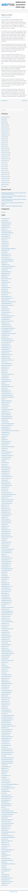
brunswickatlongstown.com (7, 568)
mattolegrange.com (5, 584)
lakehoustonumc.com (5, 702)
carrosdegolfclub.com (5, 331)
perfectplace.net (4, 444)
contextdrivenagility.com (6, 552)
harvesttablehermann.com (6, 329)
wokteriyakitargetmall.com (6, 416)
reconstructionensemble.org (7, 621)
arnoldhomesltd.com (5, 349)
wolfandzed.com (4, 771)
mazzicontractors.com (6, 794)
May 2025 (3, 119)
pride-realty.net (4, 839)
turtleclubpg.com (4, 630)
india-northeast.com (5, 344)
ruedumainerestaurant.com (7, 536)
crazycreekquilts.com (5, 515)
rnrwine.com (4, 856)
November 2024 (4, 130)
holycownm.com (4, 626)
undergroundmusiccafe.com (7, 881)
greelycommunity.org (5, 535)
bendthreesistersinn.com (6, 614)
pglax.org (3, 605)
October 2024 (4, 132)
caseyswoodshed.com (6, 655)
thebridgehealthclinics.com (7, 683)
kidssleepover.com (5, 250)
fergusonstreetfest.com (6, 824)
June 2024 (3, 140)
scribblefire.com (4, 448)
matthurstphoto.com (5, 828)
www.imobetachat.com (6, 697)
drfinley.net (3, 853)
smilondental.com (5, 404)
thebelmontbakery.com (6, 255)
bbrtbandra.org (4, 276)
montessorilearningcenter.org (7, 823)
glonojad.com (4, 540)
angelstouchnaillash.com (6, 400)
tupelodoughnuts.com (5, 390)
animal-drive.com (5, 671)
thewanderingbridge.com (6, 561)
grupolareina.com (5, 314)
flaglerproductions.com (6, 510)
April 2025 (3, 121)
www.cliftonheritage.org (6, 754)
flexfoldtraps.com (5, 727)
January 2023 (4, 174)
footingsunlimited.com (6, 740)
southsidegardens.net (5, 791)
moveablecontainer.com (6, 312)
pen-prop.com (4, 713)
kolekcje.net (3, 437)
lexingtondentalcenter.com (7, 418)
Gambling (4, 17)
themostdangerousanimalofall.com (8, 494)
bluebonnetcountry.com (6, 278)
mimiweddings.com (5, 876)
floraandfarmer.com (5, 335)
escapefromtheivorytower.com (7, 340)
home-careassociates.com (7, 451)
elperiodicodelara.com (6, 222)
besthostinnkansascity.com (7, 877)
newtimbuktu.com (5, 243)
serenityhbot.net (4, 708)
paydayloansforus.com (6, 253)
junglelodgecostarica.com (6, 586)
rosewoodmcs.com (5, 778)
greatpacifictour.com (5, 632)
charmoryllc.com (4, 489)
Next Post (24, 100)
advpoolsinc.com (4, 648)
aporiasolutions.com (5, 678)
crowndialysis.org (5, 421)
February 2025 (4, 124)
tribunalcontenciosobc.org (6, 501)
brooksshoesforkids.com (6, 674)
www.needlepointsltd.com (6, 748)
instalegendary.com (5, 264)
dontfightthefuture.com (6, 347)
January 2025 (4, 126)
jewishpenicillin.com (5, 427)
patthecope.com (4, 662)
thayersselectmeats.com (6, 676)
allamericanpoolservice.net (7, 425)
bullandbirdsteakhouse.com (7, 750)
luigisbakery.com (4, 768)
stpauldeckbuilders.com (6, 738)
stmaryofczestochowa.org (6, 557)
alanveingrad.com (5, 593)
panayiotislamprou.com (6, 296)
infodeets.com (4, 229)
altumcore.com (4, 669)
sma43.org (3, 756)
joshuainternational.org (6, 710)
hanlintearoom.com (5, 844)
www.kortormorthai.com (6, 731)
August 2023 (4, 160)
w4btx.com (3, 398)
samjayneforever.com (5, 826)
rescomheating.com (5, 874)
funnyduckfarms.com (5, 846)
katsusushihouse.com (5, 533)
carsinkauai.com (4, 833)
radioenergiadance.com (6, 292)
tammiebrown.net (5, 579)
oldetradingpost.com (5, 319)
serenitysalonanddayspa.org (7, 232)
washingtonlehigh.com (6, 766)
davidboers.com (4, 695)
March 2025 (3, 123)
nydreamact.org (4, 269)
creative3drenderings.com (6, 690)
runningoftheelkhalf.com (6, 720)
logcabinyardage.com (5, 694)
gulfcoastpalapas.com (6, 681)
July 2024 (3, 138)
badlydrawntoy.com (5, 701)
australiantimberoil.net (6, 324)
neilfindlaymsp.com (5, 639)
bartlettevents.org (5, 310)
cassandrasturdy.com (5, 474)
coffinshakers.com (5, 556)
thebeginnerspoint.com (6, 483)
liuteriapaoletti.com (5, 609)
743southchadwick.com (6, 342)
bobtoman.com (4, 285)
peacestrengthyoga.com (6, 724)
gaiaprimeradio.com (5, 577)
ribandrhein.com (4, 436)
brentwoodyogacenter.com (7, 759)
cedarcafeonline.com (5, 234)
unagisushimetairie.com (6, 271)
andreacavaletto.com (5, 453)
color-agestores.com (5, 458)
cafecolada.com (4, 480)
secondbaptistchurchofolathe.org (8, 863)
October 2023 (4, 156)
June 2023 (3, 164)
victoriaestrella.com (5, 634)
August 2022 (4, 184)
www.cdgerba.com (5, 809)
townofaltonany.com (5, 603)
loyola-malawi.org (5, 462)
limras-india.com (4, 220)
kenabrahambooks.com (6, 520)
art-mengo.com (4, 575)
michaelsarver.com (5, 411)
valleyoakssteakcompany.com (7, 653)
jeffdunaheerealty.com (6, 722)
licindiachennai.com (5, 225)
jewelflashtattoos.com (6, 273)
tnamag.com (4, 672)
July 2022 (3, 186)
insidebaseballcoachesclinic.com (8, 832)
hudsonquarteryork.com (6, 805)
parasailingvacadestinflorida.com (8, 837)
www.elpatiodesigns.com (6, 803)
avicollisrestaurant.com (6, 641)
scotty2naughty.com (5, 545)
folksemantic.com (5, 368)
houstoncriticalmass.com (6, 492)
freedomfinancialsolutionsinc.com (8, 725)
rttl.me (2, 872)
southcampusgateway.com (7, 298)
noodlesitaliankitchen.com (6, 268)
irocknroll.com (4, 361)
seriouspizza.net (4, 665)
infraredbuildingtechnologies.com (8, 328)
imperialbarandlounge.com (6, 354)
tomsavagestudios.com (6, 428)
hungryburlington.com (6, 566)
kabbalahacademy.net (6, 402)
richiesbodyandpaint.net (6, 223)
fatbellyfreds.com (5, 801)
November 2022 (4, 178)
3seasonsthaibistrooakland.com (8, 446)
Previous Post (4, 100)
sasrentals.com (4, 407)
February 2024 (4, 148)
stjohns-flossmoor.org (5, 616)
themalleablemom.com (6, 563)
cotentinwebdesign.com (6, 317)
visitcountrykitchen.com (6, 589)
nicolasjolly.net (4, 527)
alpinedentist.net (4, 291)
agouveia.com (4, 862)
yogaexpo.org (4, 450)
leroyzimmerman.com (5, 851)
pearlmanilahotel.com (5, 282)
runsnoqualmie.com (5, 741)
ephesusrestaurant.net (6, 798)
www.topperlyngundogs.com (7, 718)
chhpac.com (4, 867)
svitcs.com (3, 664)
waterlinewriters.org (5, 685)
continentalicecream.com (6, 513)
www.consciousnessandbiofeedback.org (9, 784)
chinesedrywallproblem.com (7, 612)
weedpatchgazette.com (6, 381)
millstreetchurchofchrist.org (7, 835)
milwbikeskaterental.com (6, 600)
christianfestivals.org (5, 588)
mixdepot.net (4, 777)
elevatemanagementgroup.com (8, 849)
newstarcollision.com (5, 405)
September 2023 (4, 158)
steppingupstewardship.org (7, 763)
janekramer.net (4, 572)
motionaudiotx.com (5, 870)
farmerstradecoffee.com (6, 692)
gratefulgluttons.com (5, 471)
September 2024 (4, 134)
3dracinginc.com (4, 490)
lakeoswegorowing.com (6, 858)
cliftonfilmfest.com (5, 352)
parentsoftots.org (5, 688)
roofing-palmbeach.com (6, 345)
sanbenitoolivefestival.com (7, 476)
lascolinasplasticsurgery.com (7, 752)
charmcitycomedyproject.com (7, 549)
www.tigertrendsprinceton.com (7, 715)
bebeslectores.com (5, 322)
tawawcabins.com (5, 367)
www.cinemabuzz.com (6, 775)
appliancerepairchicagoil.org (7, 260)
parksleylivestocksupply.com (7, 455)
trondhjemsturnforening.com (7, 814)
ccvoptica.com (4, 764)
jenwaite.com (4, 847)
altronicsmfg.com (5, 245)
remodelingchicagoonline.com (7, 757)
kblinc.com (3, 382)
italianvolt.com (4, 372)
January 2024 (4, 150)
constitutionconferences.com (7, 660)
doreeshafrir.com (4, 547)
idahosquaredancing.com (6, 365)
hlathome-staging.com (6, 414)
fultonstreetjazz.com (5, 308)
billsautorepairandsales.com (7, 819)
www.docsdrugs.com (5, 743)
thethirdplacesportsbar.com (7, 796)
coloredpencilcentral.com (6, 351)
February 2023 (4, 172)
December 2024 (4, 128)
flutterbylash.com (5, 842)
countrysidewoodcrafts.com (7, 259)
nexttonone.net (4, 706)
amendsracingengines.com (7, 729)
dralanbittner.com (5, 377)
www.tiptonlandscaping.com (7, 761)
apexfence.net (4, 885)
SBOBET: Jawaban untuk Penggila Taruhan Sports (11, 206)
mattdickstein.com (5, 699)
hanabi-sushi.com (5, 770)
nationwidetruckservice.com (7, 628)
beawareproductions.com (6, 550)
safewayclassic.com (5, 257)
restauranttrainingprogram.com (7, 423)
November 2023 (4, 154)
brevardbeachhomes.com (6, 338)
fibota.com (3, 807)
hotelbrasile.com (4, 306)
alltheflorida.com (4, 830)
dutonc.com (3, 580)
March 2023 (4, 170)
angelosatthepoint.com (6, 649)
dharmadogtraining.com (6, 869)
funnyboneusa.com (5, 618)
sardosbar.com (4, 370)
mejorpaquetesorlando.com (7, 395)
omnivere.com (4, 239)
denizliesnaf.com (4, 658)
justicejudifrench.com (5, 559)
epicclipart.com (4, 280)
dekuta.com (3, 773)
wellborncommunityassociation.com (8, 301)
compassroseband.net (6, 667)
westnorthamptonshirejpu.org (7, 305)
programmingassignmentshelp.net (8, 248)
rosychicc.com (4, 464)
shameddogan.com (5, 687)
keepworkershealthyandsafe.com (8, 266)
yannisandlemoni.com (5, 379)
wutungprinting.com (5, 596)
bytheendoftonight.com (6, 467)
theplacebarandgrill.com (6, 644)
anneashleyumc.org (5, 734)
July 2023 (3, 162)
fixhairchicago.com (5, 657)
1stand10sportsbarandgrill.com (7, 397)
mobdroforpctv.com (5, 473)
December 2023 (4, 152)
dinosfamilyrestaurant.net (6, 326)
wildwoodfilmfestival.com (6, 303)
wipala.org (3, 460)
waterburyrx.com (5, 646)
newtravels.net (4, 252)
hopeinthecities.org (5, 469)
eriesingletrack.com (5, 384)
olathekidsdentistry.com (6, 391)
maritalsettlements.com (6, 598)
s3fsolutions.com (5, 337)
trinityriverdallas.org (5, 443)
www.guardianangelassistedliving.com (9, 812)
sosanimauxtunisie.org (6, 287)
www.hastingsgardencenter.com (8, 787)
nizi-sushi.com (4, 573)
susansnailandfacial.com (6, 711)
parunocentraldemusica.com (7, 810)
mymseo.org (4, 865)
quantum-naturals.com (6, 821)
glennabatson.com (5, 506)
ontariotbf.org (4, 262)
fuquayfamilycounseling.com (7, 860)
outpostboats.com (5, 466)
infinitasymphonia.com (6, 529)
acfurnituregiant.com (5, 236)
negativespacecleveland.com (7, 607)
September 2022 (4, 182)
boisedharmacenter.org (6, 457)
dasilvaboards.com (5, 504)
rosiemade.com (4, 388)
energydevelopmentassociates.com (8, 333)
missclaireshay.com (5, 218)
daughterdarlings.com (5, 227)
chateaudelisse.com (5, 299)
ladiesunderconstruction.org (20, 4)
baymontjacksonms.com (6, 602)
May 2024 (3, 142)
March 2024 (4, 146)
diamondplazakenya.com (6, 816)
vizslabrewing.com (5, 375)
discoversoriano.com (5, 481)
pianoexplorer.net (5, 789)
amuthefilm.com (4, 524)
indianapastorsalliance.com (7, 651)
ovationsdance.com (5, 434)
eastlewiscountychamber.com (7, 499)
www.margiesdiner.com (6, 745)
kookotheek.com (4, 294)
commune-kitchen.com (6, 522)
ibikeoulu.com (4, 554)
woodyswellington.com (6, 800)
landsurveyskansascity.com (7, 736)
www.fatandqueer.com (6, 733)
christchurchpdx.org (5, 519)
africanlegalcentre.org (6, 531)
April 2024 (3, 144)
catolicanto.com (4, 439)
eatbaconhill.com (5, 246)
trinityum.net (4, 793)
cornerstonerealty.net (5, 782)
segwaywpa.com (4, 679)
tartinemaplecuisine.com (6, 570)
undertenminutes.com (6, 238)
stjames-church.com (5, 543)
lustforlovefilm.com (5, 526)
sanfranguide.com (5, 487)
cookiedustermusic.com (6, 619)
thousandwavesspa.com (6, 635)
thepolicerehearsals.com (6, 496)
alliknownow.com (4, 497)
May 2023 (3, 166)
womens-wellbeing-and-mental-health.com (10, 430)
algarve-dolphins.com (5, 591)
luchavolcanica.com (5, 625)
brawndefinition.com (5, 512)
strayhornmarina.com (5, 508)
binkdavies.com (4, 517)
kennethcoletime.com (5, 565)
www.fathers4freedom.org (6, 717)
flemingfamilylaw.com (5, 855)
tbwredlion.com (4, 817)
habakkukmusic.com (5, 704)
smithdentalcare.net (5, 879)
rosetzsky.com (4, 538)
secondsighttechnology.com (7, 409)
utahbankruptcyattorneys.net (7, 359)
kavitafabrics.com (5, 623)
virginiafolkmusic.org (5, 432)
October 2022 (4, 180)
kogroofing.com (4, 289)
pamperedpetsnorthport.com (7, 386)
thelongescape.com (5, 582)
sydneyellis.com (4, 420)
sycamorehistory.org (5, 780)
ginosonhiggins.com (5, 595)
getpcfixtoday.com (5, 275)
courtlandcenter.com (5, 637)
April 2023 (3, 168)
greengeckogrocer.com (6, 413)
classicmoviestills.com (6, 478)
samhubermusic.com (5, 883)
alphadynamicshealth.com (6, 840)
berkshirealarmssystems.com (7, 374)
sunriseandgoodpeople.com (7, 611)
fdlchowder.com (4, 747)
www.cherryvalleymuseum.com (8, 315)
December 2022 (4, 176)
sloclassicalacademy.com (6, 503)
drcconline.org (4, 642)
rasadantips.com (4, 241)
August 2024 (4, 136)
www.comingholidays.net (6, 485)
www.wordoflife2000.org (6, 363)
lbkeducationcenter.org (6, 441)
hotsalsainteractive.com (6, 230)
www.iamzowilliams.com (6, 786)
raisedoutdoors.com (5, 356)
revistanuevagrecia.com (6, 542)
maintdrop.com (4, 283)
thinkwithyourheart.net (6, 358)
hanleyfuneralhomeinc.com (7, 393)
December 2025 (4, 117)
